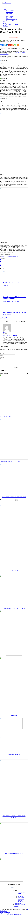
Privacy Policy (9, 13)
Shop (4, 23)
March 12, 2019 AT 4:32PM (10, 335)
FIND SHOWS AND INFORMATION (14, 655)
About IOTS (17, 903)
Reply (4, 332)
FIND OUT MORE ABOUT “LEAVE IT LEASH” (14, 608)
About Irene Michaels (19, 904)
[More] (18, 45)
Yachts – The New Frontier (11, 283)
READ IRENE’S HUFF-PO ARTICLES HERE (14, 497)
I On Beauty (9, 17)
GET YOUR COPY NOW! (5, 416)
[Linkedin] (6, 45)
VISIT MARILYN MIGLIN (14, 754)
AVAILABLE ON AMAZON (14, 884)
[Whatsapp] (15, 45)
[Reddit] (12, 45)
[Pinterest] (9, 45)
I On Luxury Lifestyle (11, 19)
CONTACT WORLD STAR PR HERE (10, 461)
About (4, 9)
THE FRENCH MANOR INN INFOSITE (14, 853)
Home (4, 7)
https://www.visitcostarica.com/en (9, 256)
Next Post (2, 318)
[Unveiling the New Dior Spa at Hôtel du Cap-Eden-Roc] (6, 285)
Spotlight (5, 26)
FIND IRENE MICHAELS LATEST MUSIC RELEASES (14, 816)
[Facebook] (1, 45)
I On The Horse (10, 20)
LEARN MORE (14, 570)
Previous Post (3, 317)
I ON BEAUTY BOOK (12, 24)
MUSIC (5, 21)
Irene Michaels (9, 12)
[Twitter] (4, 45)
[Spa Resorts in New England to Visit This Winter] (11, 301)
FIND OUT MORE (14, 732)
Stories (4, 14)
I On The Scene (10, 10)
